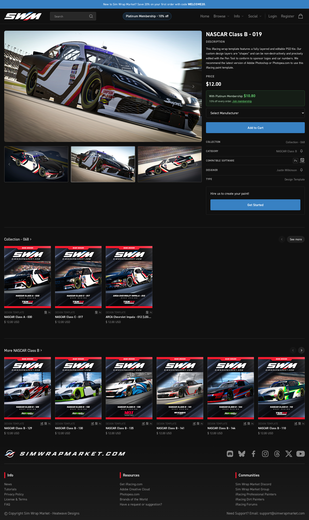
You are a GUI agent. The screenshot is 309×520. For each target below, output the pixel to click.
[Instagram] (265, 454)
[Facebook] (253, 454)
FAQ (7, 504)
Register (287, 16)
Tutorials (10, 489)
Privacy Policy (14, 494)
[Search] (91, 16)
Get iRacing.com (131, 484)
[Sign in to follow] (301, 151)
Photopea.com (130, 494)
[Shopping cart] (300, 16)
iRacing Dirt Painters (249, 499)
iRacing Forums (246, 504)
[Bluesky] (242, 454)
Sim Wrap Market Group (252, 489)
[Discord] (230, 454)
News (8, 484)
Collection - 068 (295, 142)
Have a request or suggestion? (141, 504)
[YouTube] (300, 454)
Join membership (242, 101)
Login (272, 16)
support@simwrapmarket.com (282, 513)
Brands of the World (134, 499)
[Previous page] (282, 239)
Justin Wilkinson (287, 170)
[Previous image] (13, 86)
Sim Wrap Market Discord (253, 484)
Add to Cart (255, 128)
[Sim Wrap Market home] (23, 16)
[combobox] (73, 16)
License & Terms (15, 499)
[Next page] (301, 350)
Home (204, 16)
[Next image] (193, 86)
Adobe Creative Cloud (135, 489)
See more (296, 239)
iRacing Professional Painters (255, 494)
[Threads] (277, 454)
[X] (289, 454)
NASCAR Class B (286, 151)
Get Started (255, 205)
